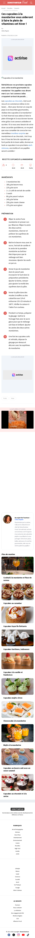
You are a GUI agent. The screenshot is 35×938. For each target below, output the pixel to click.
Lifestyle (17, 868)
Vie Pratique (17, 885)
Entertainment (17, 838)
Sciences (17, 877)
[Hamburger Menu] (4, 3)
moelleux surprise (18, 133)
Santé (17, 874)
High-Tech (17, 848)
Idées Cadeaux (17, 890)
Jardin (17, 854)
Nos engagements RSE (17, 913)
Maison (17, 871)
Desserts (16, 8)
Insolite (18, 851)
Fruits (5, 398)
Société (17, 879)
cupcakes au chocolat (13, 101)
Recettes (9, 8)
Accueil (3, 8)
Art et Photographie (17, 829)
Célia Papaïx (5, 31)
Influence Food (17, 921)
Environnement (17, 840)
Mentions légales (17, 916)
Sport (17, 882)
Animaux (17, 832)
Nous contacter (17, 908)
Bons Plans (18, 835)
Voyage (17, 888)
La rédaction (17, 910)
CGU (17, 919)
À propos (17, 905)
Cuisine (18, 843)
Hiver (12, 398)
